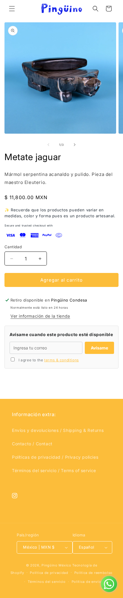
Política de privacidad (49, 573)
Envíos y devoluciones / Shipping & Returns (58, 430)
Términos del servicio (47, 582)
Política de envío (86, 582)
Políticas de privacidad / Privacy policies (55, 457)
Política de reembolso (93, 573)
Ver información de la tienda (40, 315)
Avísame (99, 347)
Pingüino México (56, 565)
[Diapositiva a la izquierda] (48, 144)
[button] (12, 8)
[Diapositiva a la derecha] (74, 144)
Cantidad (13, 246)
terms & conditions (61, 360)
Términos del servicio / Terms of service (54, 470)
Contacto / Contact (32, 443)
